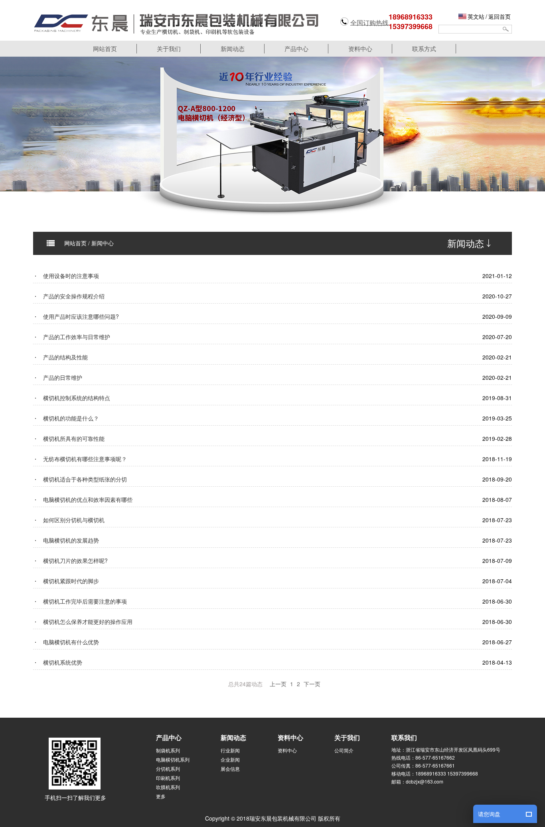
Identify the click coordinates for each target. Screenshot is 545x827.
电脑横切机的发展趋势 (71, 540)
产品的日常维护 (62, 377)
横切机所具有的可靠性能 (74, 438)
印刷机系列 (168, 777)
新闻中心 (102, 243)
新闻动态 (233, 48)
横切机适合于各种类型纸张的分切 (85, 479)
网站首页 (105, 48)
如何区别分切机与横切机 (74, 520)
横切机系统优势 (62, 662)
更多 (161, 796)
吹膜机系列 (168, 787)
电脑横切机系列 (173, 759)
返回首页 (499, 16)
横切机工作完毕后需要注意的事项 (85, 601)
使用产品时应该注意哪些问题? (81, 316)
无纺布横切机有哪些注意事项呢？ (85, 459)
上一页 (278, 684)
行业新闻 (230, 750)
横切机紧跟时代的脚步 (71, 581)
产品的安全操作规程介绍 (74, 296)
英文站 (476, 16)
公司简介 (343, 750)
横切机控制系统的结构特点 (76, 398)
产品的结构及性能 (65, 357)
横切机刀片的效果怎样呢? (75, 560)
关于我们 (169, 48)
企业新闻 (230, 759)
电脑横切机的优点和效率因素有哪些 (87, 499)
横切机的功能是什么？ (71, 418)
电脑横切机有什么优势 (71, 642)
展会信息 (230, 768)
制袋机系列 (168, 750)
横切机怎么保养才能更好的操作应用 (87, 622)
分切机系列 (168, 768)
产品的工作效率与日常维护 (76, 337)
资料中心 (360, 48)
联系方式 (424, 48)
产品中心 (296, 48)
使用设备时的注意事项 (71, 276)
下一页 (312, 684)
